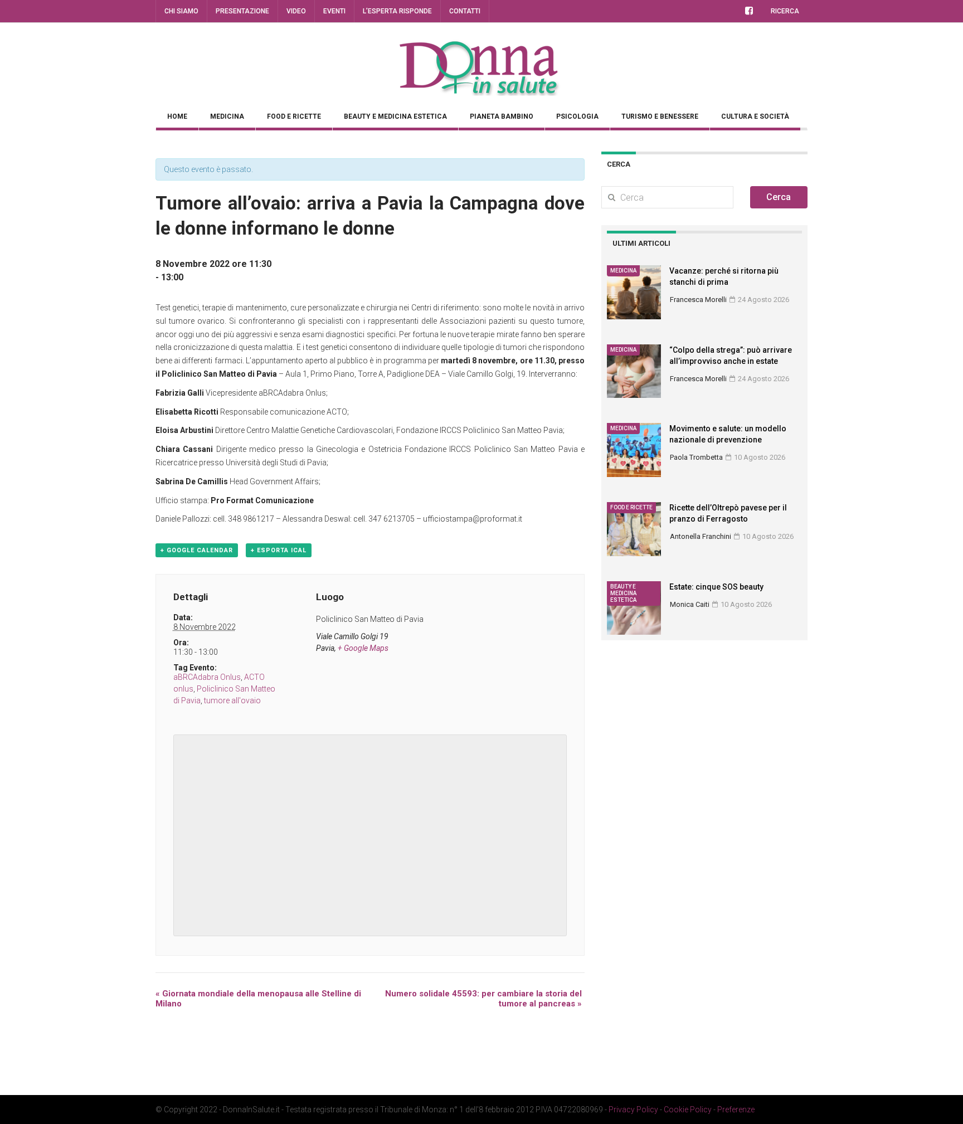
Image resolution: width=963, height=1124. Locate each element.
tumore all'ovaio (232, 700)
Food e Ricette (294, 116)
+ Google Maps (363, 648)
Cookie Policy (688, 1109)
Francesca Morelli (698, 299)
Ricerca (785, 11)
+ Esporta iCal (279, 550)
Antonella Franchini (700, 536)
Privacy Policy (633, 1109)
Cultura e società (755, 116)
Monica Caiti (689, 604)
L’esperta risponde (397, 11)
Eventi (334, 11)
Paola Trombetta (696, 457)
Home (177, 116)
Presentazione (242, 11)
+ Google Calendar (196, 550)
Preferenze (736, 1109)
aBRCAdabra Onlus (207, 677)
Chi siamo (181, 11)
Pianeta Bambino (501, 116)
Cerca (778, 197)
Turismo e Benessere (659, 116)
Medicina (227, 116)
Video (296, 11)
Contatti (464, 11)
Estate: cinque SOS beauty (716, 586)
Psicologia (577, 116)
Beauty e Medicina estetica (395, 116)
